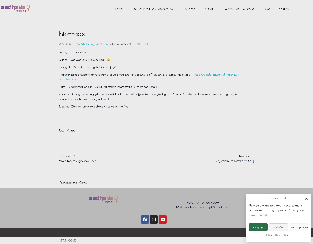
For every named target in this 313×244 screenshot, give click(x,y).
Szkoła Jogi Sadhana (94, 44)
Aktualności (142, 44)
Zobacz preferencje (299, 227)
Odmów (278, 227)
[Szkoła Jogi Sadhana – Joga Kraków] (17, 8)
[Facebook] (145, 219)
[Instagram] (154, 219)
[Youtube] (163, 219)
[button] (306, 198)
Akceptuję (258, 227)
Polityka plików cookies (277, 235)
